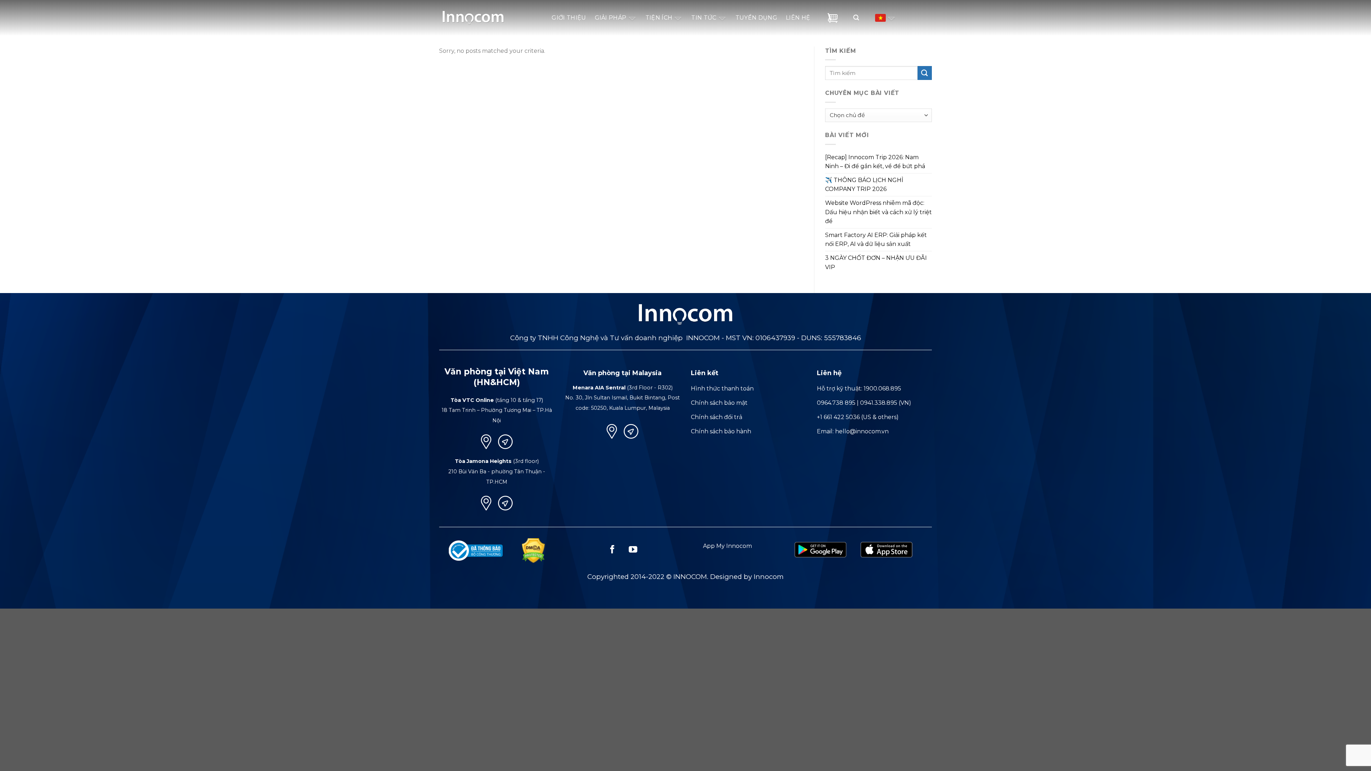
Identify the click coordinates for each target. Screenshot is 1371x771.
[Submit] (925, 73)
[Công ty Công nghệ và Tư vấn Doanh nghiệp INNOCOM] (473, 15)
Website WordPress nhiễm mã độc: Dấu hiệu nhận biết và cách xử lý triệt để (878, 212)
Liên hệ (798, 17)
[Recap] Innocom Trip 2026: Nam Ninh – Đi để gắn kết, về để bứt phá (875, 162)
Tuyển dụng (756, 17)
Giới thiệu (569, 17)
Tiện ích (659, 17)
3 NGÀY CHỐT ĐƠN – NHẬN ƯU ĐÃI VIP (876, 263)
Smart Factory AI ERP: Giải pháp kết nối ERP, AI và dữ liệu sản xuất (876, 240)
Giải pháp (611, 17)
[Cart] (833, 18)
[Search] (851, 18)
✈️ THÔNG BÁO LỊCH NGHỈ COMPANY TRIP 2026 (864, 185)
